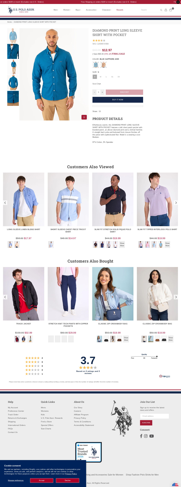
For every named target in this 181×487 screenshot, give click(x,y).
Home (9, 22)
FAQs (10, 429)
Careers (77, 411)
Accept (41, 480)
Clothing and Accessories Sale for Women (102, 475)
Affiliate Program (81, 415)
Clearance (106, 10)
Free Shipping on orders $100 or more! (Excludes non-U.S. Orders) (105, 2)
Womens (45, 411)
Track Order (13, 415)
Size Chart (96, 84)
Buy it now (117, 100)
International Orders (16, 425)
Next (86, 74)
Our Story (78, 407)
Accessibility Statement (84, 425)
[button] (5, 203)
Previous (21, 74)
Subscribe (146, 422)
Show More (122, 244)
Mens (43, 407)
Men (55, 10)
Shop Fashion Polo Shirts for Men (142, 475)
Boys (78, 10)
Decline (67, 480)
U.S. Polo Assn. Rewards (52, 418)
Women (66, 10)
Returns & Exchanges (17, 418)
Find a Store (46, 422)
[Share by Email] (100, 111)
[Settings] (166, 10)
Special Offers (47, 425)
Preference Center (16, 411)
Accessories (91, 10)
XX (119, 77)
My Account (13, 407)
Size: (95, 72)
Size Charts (46, 429)
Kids (43, 415)
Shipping (12, 422)
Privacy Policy (71, 474)
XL (112, 77)
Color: (105, 59)
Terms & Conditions (82, 422)
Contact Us (13, 432)
